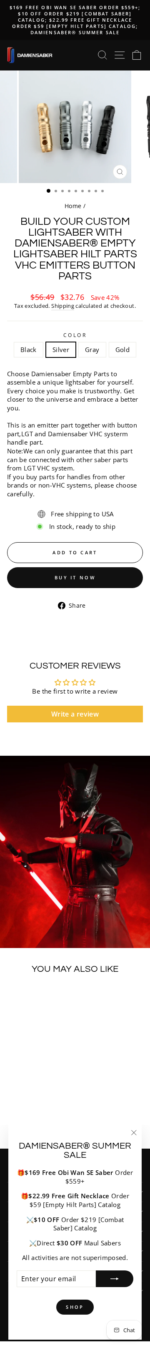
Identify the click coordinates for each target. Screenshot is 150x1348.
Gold (122, 349)
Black (28, 349)
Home (73, 206)
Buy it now (75, 577)
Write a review (75, 714)
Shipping (62, 305)
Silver (60, 349)
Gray (92, 349)
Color (75, 335)
